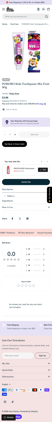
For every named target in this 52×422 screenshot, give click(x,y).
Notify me (26, 182)
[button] (36, 248)
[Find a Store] (38, 9)
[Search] (46, 16)
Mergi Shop (14, 93)
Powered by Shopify (29, 411)
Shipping (5, 101)
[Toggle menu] (3, 9)
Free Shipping (13, 325)
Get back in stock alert (14, 144)
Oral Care (14, 24)
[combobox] (26, 17)
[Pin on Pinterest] (27, 219)
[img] (11, 260)
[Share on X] (20, 219)
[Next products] (47, 161)
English (5, 384)
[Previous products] (41, 161)
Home (4, 24)
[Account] (43, 9)
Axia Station (14, 411)
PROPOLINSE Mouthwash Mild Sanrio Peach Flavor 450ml (25, 168)
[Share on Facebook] (12, 219)
